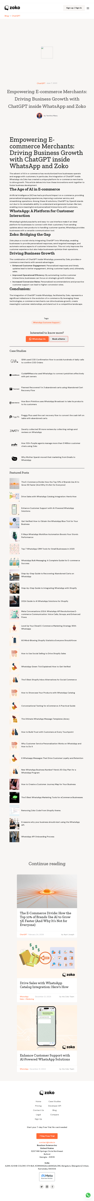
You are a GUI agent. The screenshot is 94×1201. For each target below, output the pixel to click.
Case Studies (54, 1101)
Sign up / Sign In (74, 8)
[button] (87, 8)
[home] (12, 8)
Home (38, 1101)
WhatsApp (24, 996)
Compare (54, 1114)
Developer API (54, 1106)
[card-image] (47, 891)
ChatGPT (16, 16)
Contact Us (38, 1110)
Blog (7, 16)
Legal (38, 1114)
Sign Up (38, 1119)
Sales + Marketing (27, 999)
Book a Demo (58, 339)
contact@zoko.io (47, 1142)
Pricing (38, 1106)
